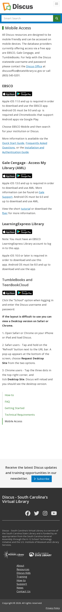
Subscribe (42, 479)
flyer (5, 213)
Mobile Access (13, 421)
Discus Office (34, 66)
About (20, 565)
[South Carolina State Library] (40, 554)
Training (22, 576)
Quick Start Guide (13, 143)
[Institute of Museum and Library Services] (13, 554)
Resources (23, 569)
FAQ (7, 401)
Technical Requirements (20, 414)
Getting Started (14, 408)
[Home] (17, 6)
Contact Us (23, 591)
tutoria (25, 208)
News (20, 587)
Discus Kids (24, 573)
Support (22, 584)
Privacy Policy (53, 608)
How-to (9, 395)
